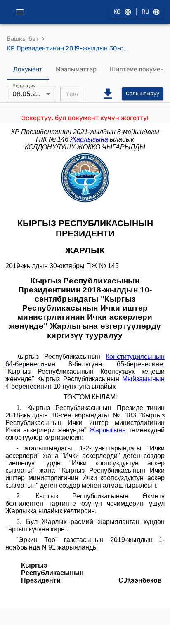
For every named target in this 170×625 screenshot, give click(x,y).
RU (145, 11)
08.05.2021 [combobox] (29, 94)
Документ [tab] (27, 69)
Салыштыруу (142, 93)
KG (117, 11)
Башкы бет (23, 38)
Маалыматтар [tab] (76, 69)
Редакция (24, 85)
